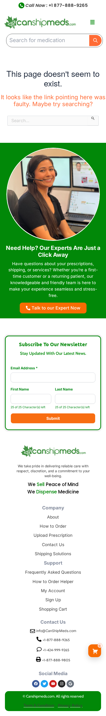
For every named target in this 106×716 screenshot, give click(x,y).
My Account (53, 590)
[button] (92, 22)
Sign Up (53, 599)
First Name (20, 389)
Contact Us (53, 544)
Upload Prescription (53, 535)
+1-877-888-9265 (56, 640)
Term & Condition (39, 705)
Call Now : (36, 5)
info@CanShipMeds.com (56, 631)
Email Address (24, 368)
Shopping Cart (53, 609)
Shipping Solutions (53, 553)
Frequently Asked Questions (53, 572)
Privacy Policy (70, 705)
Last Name (64, 389)
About (53, 517)
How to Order (53, 526)
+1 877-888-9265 (68, 5)
